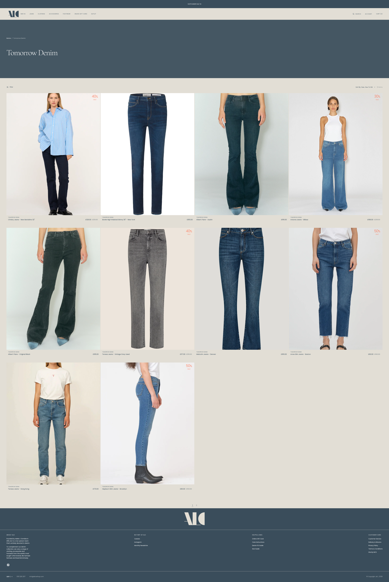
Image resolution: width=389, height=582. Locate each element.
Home (8, 38)
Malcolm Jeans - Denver (206, 354)
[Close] (386, 575)
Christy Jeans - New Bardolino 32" (21, 220)
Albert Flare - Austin (204, 220)
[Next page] (201, 505)
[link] (53, 154)
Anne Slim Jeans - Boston (300, 354)
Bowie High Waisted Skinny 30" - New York (118, 220)
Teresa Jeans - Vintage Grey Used (116, 354)
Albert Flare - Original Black (19, 354)
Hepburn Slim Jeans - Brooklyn (114, 489)
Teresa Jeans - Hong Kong (18, 489)
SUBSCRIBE (210, 577)
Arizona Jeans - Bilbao (299, 220)
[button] (357, 14)
